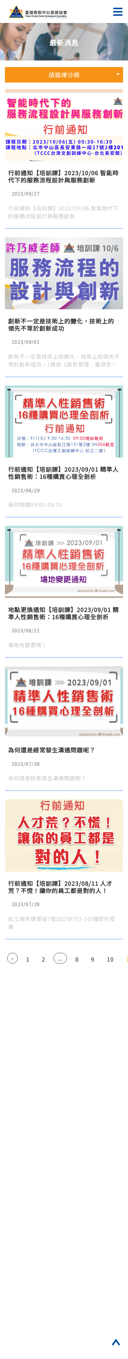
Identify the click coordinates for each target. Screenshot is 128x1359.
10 (110, 959)
